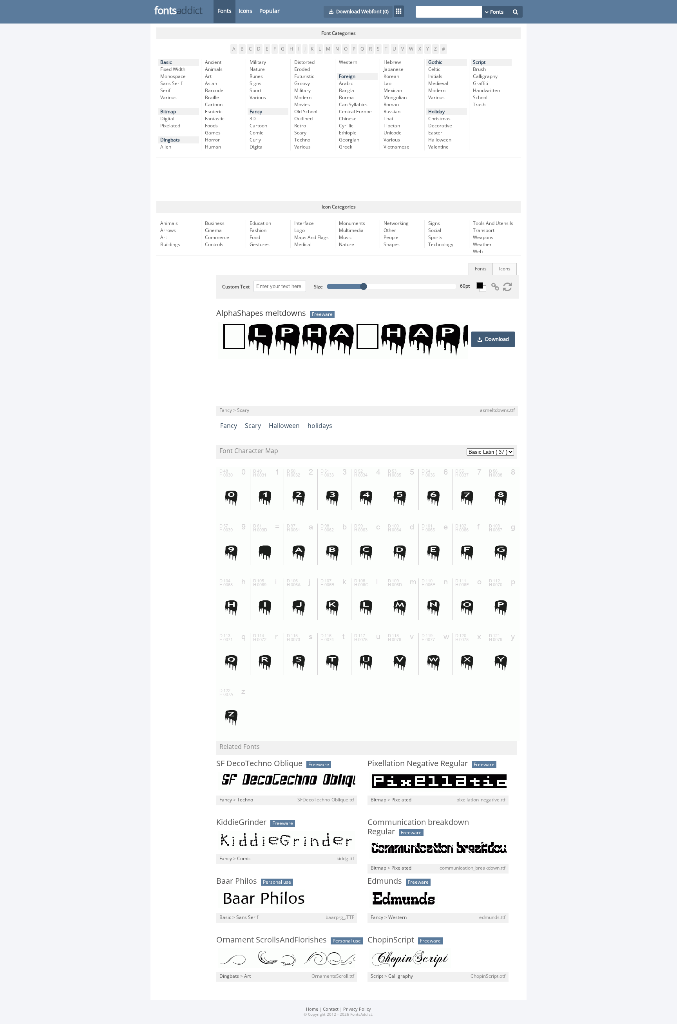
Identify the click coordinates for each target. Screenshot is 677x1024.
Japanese (394, 69)
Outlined (303, 118)
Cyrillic (346, 126)
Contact (330, 1009)
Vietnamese (396, 147)
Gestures (260, 244)
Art (208, 76)
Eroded (302, 69)
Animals (214, 69)
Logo (299, 230)
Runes (256, 76)
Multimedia (351, 230)
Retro (300, 126)
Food (255, 237)
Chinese (348, 118)
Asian (211, 83)
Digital (167, 118)
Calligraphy (485, 76)
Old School (305, 111)
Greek (345, 147)
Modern (302, 97)
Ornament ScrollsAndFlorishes (271, 939)
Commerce (217, 237)
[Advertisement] (338, 179)
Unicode (393, 133)
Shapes (392, 244)
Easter (435, 133)
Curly (255, 140)
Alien (165, 147)
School (480, 97)
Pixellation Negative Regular (417, 763)
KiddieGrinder (241, 822)
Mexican (393, 90)
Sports (435, 237)
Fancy (256, 111)
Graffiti (480, 83)
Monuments (352, 223)
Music (345, 237)
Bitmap (168, 111)
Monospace (173, 76)
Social (434, 230)
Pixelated (170, 126)
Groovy (302, 83)
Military (258, 62)
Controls (214, 244)
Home (312, 1009)
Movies (302, 104)
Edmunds (384, 881)
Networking (396, 223)
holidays (320, 426)
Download (497, 339)
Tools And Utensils (493, 223)
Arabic (346, 83)
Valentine (438, 147)
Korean (391, 76)
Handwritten (486, 90)
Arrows (168, 230)
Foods (211, 126)
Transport (483, 230)
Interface (304, 223)
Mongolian (395, 97)
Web (478, 251)
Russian (392, 111)
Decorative (440, 126)
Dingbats (170, 140)
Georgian (349, 140)
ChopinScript (390, 939)
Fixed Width (172, 69)
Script (479, 62)
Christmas (439, 118)
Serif (165, 90)
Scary (300, 133)
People (391, 237)
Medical (302, 244)
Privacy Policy (357, 1009)
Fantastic (214, 118)
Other (390, 230)
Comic (256, 133)
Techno (302, 140)
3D (253, 118)
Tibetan (392, 126)
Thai (388, 118)
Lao (387, 83)
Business (214, 223)
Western (348, 62)
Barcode (214, 90)
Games (213, 133)
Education (260, 223)
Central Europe (355, 111)
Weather (482, 244)
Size (318, 287)
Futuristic (304, 76)
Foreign (347, 76)
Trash (479, 104)
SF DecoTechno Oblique (259, 763)
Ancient (213, 62)
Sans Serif (171, 83)
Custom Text (236, 287)
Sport (255, 90)
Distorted (304, 62)
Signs (255, 83)
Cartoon (214, 104)
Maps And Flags (311, 237)
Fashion (258, 230)
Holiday (436, 111)
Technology (440, 244)
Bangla (346, 90)
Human (213, 147)
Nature (257, 69)
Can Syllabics (353, 104)
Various (168, 97)
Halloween (439, 140)
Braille (212, 97)
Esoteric (214, 111)
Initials (435, 76)
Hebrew (392, 62)
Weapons (483, 237)
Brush (479, 69)
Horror (212, 140)
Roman (391, 104)
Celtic (434, 69)
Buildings (170, 244)
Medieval (438, 83)
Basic (166, 62)
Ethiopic (347, 133)
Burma (346, 97)
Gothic (435, 62)
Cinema (213, 230)
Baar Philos (236, 881)
